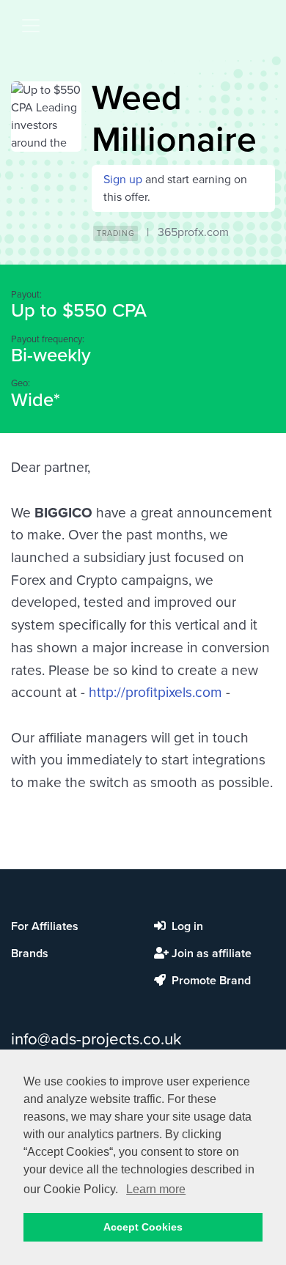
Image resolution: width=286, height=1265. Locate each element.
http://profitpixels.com (155, 692)
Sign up (122, 179)
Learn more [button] (156, 1189)
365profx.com (193, 232)
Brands (29, 953)
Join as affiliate (210, 953)
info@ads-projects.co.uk (96, 1039)
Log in (186, 926)
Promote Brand (210, 980)
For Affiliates (44, 926)
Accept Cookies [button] (143, 1227)
